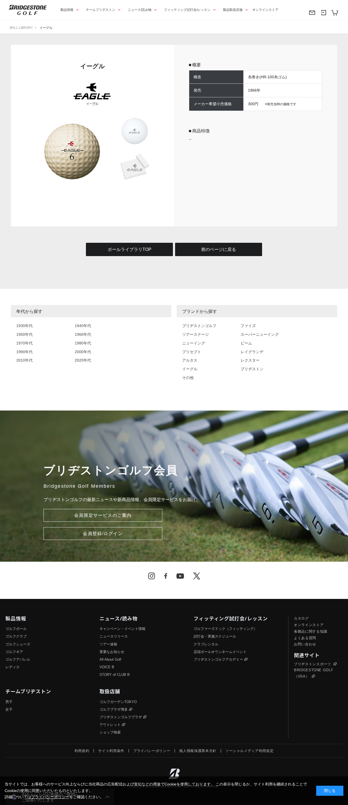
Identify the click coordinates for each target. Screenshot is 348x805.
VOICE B (107, 667)
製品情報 (66, 10)
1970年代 (24, 343)
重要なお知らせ (112, 652)
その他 (188, 377)
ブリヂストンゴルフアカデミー (218, 659)
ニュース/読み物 (139, 10)
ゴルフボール (16, 629)
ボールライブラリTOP (129, 249)
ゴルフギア (14, 652)
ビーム (246, 343)
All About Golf (110, 659)
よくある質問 (305, 638)
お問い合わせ (305, 644)
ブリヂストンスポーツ (313, 664)
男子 (9, 702)
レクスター (250, 360)
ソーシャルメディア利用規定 (249, 751)
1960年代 (83, 334)
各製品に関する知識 (310, 631)
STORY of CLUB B (115, 675)
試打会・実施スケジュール (215, 636)
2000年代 (83, 352)
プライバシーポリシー (151, 751)
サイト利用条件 (111, 751)
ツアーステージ (195, 334)
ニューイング (193, 343)
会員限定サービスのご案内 (103, 515)
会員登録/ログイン (103, 533)
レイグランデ (252, 352)
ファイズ (248, 326)
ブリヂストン (252, 369)
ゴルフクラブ (16, 636)
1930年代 (24, 326)
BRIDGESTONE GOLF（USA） (313, 673)
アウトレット (110, 725)
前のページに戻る (218, 249)
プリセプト (191, 352)
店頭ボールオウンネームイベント (220, 652)
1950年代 (24, 334)
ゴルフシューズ (17, 644)
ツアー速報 (108, 644)
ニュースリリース (114, 636)
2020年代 (83, 360)
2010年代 (24, 360)
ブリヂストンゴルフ (199, 326)
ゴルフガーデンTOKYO (118, 702)
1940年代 (83, 326)
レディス (12, 667)
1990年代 (24, 352)
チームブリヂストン (100, 10)
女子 (9, 709)
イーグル (45, 28)
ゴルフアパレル (17, 659)
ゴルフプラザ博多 (114, 709)
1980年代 (83, 343)
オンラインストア (265, 10)
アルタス (189, 360)
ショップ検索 (110, 732)
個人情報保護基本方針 (197, 751)
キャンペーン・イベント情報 (122, 629)
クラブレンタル (206, 644)
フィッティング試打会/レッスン (187, 10)
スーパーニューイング (260, 334)
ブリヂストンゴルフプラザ (121, 717)
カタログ (301, 618)
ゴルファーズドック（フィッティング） (225, 629)
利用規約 (81, 751)
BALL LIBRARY (21, 28)
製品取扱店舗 (233, 10)
